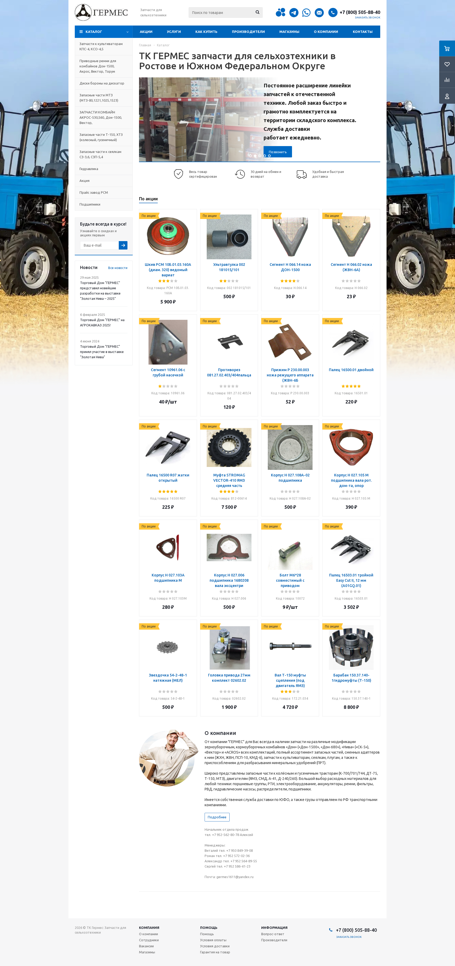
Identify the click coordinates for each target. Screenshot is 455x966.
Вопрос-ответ (272, 934)
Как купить (206, 31)
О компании (326, 31)
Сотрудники (149, 940)
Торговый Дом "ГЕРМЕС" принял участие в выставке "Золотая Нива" (102, 352)
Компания (149, 927)
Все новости (117, 268)
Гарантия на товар (215, 952)
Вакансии (146, 946)
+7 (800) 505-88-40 (360, 12)
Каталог (94, 31)
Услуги (174, 31)
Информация (274, 927)
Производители (248, 31)
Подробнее (217, 817)
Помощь (208, 927)
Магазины (289, 31)
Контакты (363, 31)
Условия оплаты (213, 940)
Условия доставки (215, 946)
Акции (146, 31)
